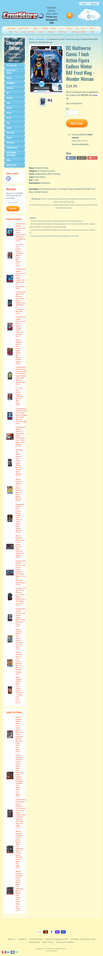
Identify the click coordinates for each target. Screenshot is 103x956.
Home (31, 39)
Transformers (64, 31)
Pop (17, 31)
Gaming (70, 28)
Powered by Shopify (51, 951)
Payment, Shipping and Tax (56, 939)
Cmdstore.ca (50, 949)
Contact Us (22, 939)
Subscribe (12, 208)
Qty (67, 108)
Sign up (93, 4)
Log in (84, 4)
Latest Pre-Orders (25, 28)
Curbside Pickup (36, 939)
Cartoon (55, 28)
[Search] (69, 15)
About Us (11, 939)
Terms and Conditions (65, 942)
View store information (80, 144)
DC (62, 28)
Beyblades (45, 28)
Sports (42, 31)
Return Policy (48, 942)
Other (92, 31)
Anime (37, 28)
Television (52, 31)
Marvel (84, 28)
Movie (93, 28)
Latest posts (15, 165)
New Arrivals (11, 28)
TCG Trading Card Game (80, 31)
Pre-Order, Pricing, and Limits (82, 939)
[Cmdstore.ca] (22, 15)
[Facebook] (8, 178)
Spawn (24, 31)
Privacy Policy (34, 942)
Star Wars (33, 31)
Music (11, 31)
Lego (77, 28)
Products (40, 39)
